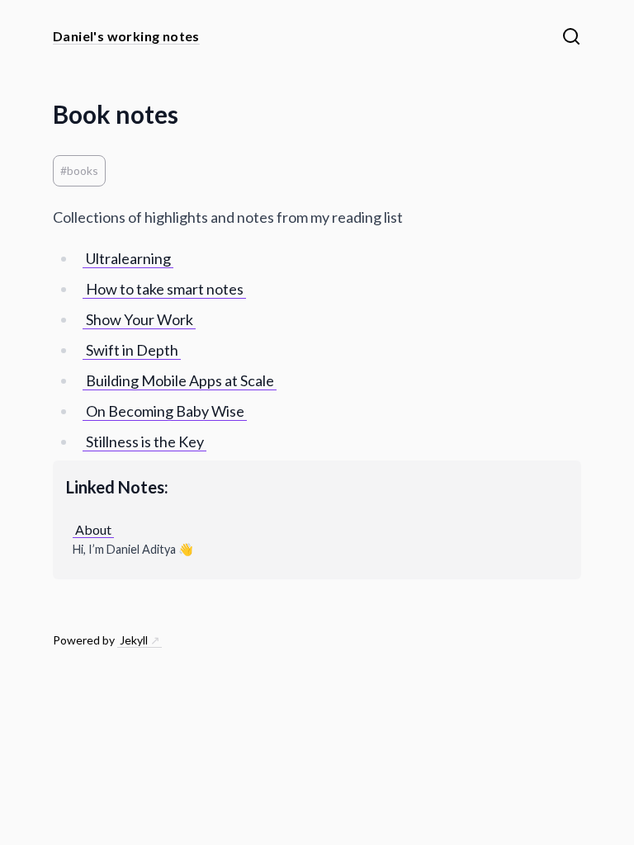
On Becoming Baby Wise (165, 411)
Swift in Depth (132, 350)
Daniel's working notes (126, 36)
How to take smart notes (165, 289)
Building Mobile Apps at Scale (180, 380)
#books (79, 170)
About (93, 529)
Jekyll (134, 640)
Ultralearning (128, 258)
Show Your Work (139, 319)
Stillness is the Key (145, 441)
